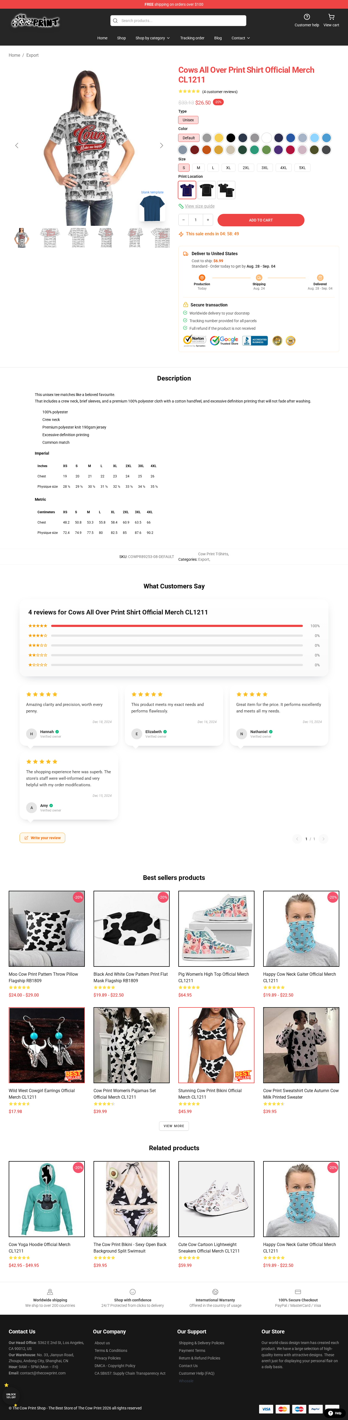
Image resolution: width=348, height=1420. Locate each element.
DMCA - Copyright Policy (115, 1366)
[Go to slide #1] (22, 238)
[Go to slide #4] (107, 238)
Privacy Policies (108, 1358)
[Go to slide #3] (78, 238)
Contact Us (188, 1366)
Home (14, 55)
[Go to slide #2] (50, 238)
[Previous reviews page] (297, 839)
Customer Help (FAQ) (197, 1373)
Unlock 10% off (11, 1396)
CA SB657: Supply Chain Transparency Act (130, 1373)
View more (174, 1126)
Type (182, 111)
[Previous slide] (17, 145)
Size (182, 159)
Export (32, 55)
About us (102, 1343)
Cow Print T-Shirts (213, 554)
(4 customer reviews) (220, 92)
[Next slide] (161, 145)
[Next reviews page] (323, 839)
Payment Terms (192, 1350)
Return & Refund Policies (199, 1358)
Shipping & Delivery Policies (201, 1343)
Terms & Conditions (111, 1350)
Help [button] (338, 1413)
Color (183, 128)
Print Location (190, 176)
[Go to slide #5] (135, 238)
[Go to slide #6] (163, 238)
